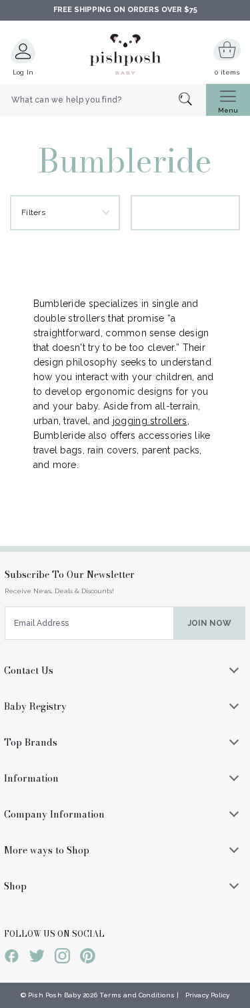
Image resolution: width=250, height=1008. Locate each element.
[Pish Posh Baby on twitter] (37, 958)
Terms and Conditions (137, 995)
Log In (23, 72)
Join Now (209, 623)
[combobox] (103, 100)
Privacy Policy (207, 995)
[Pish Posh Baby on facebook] (11, 958)
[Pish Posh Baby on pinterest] (87, 958)
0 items (227, 72)
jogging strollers (150, 420)
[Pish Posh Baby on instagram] (62, 958)
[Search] (192, 100)
